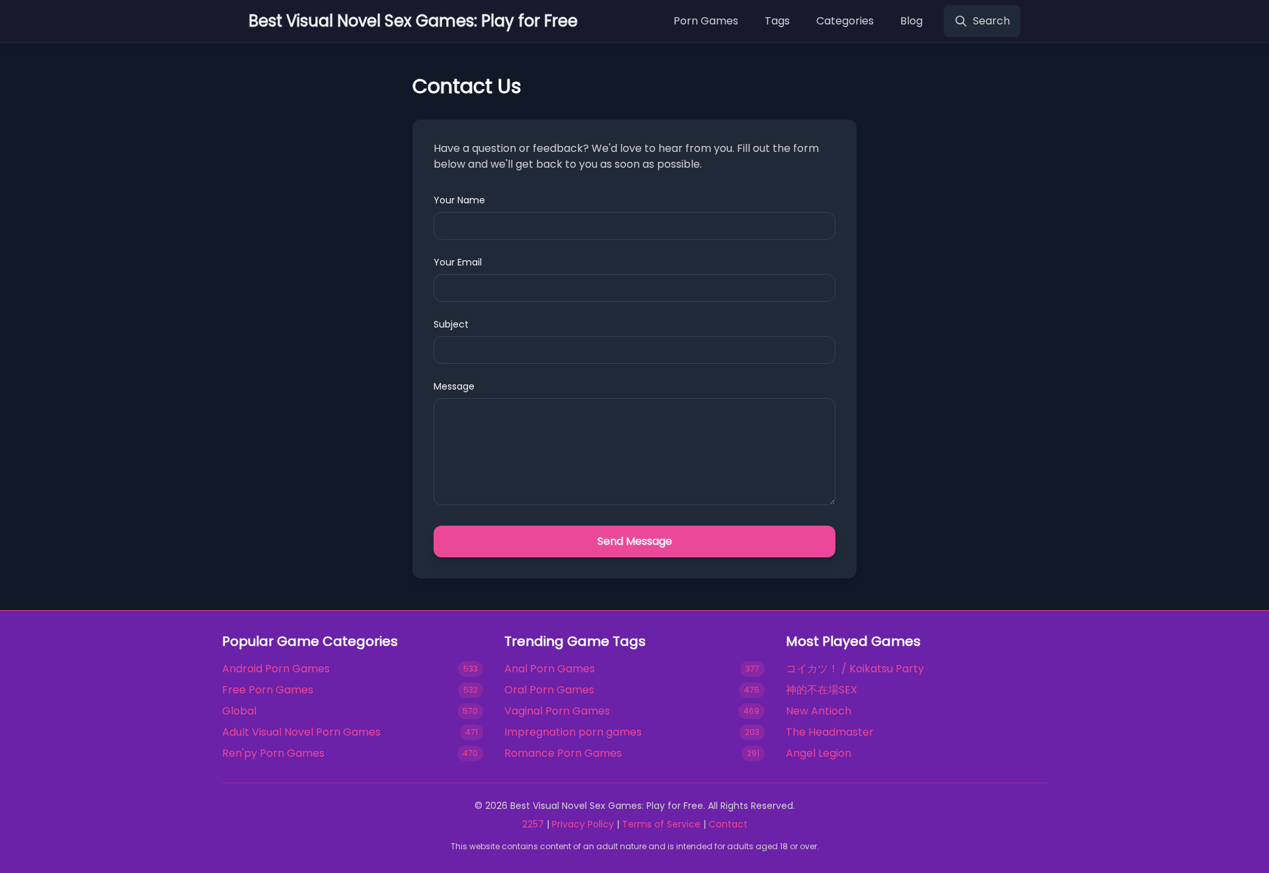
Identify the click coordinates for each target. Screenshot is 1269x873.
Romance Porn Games (563, 753)
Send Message (634, 541)
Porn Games (705, 20)
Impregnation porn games (573, 732)
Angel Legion (818, 753)
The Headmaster (830, 732)
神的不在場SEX (821, 689)
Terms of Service (661, 824)
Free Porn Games (267, 689)
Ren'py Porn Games (273, 753)
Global (239, 710)
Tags (777, 20)
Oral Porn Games (549, 689)
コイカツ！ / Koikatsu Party (855, 668)
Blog (911, 20)
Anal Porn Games (549, 668)
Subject (451, 324)
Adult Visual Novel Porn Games (301, 732)
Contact (728, 824)
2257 (533, 824)
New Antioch (818, 710)
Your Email (458, 262)
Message (454, 386)
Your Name (459, 200)
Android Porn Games (276, 668)
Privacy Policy (583, 824)
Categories (845, 20)
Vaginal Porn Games (557, 710)
